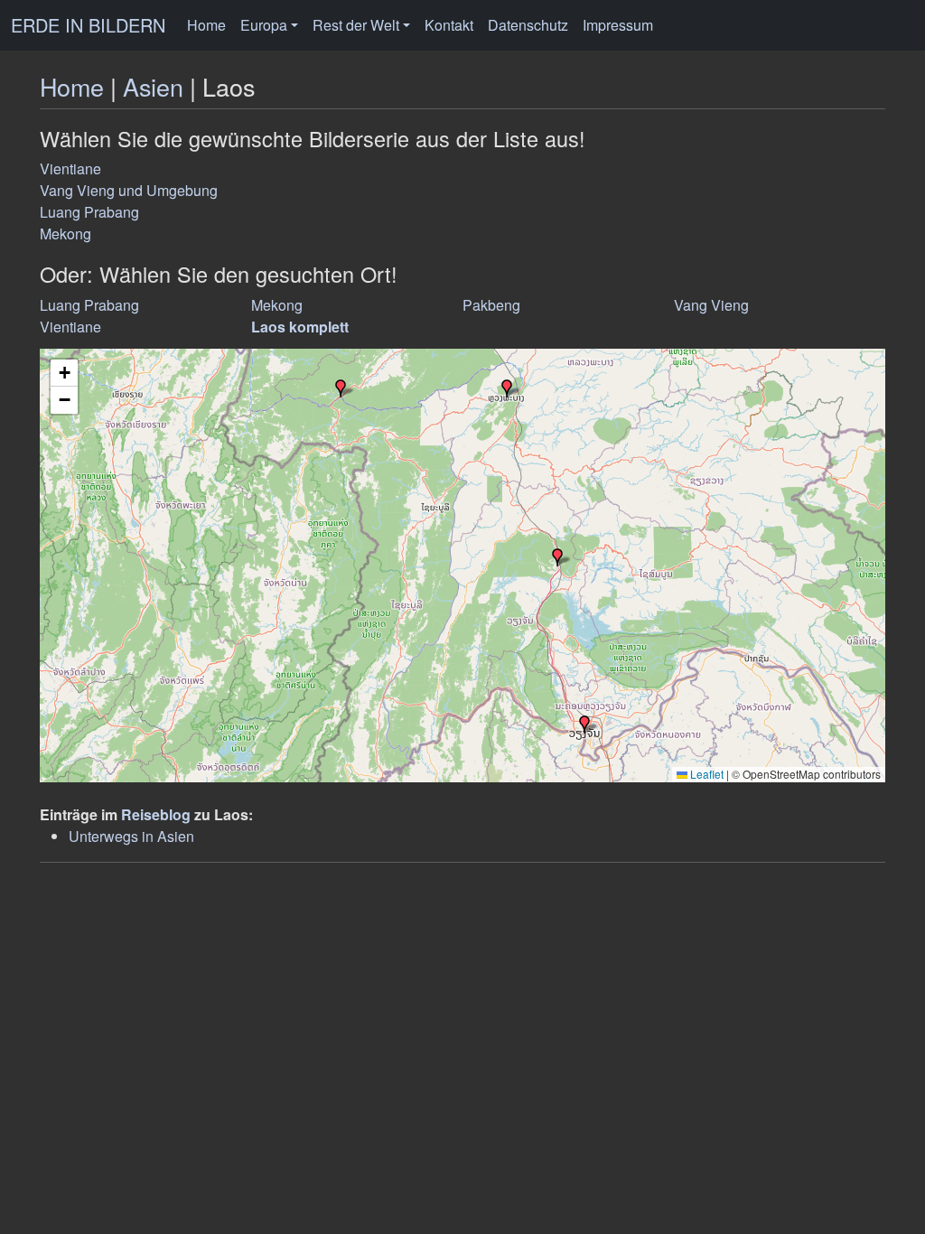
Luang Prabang (89, 211)
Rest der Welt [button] (356, 24)
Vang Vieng (711, 304)
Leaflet (705, 773)
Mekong (65, 233)
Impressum (618, 24)
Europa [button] (263, 24)
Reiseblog (156, 814)
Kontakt (449, 24)
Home (206, 24)
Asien (153, 86)
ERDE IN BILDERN (88, 25)
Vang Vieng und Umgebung (129, 190)
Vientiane (70, 168)
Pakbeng (491, 304)
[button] (506, 388)
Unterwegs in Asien (131, 836)
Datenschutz (528, 24)
